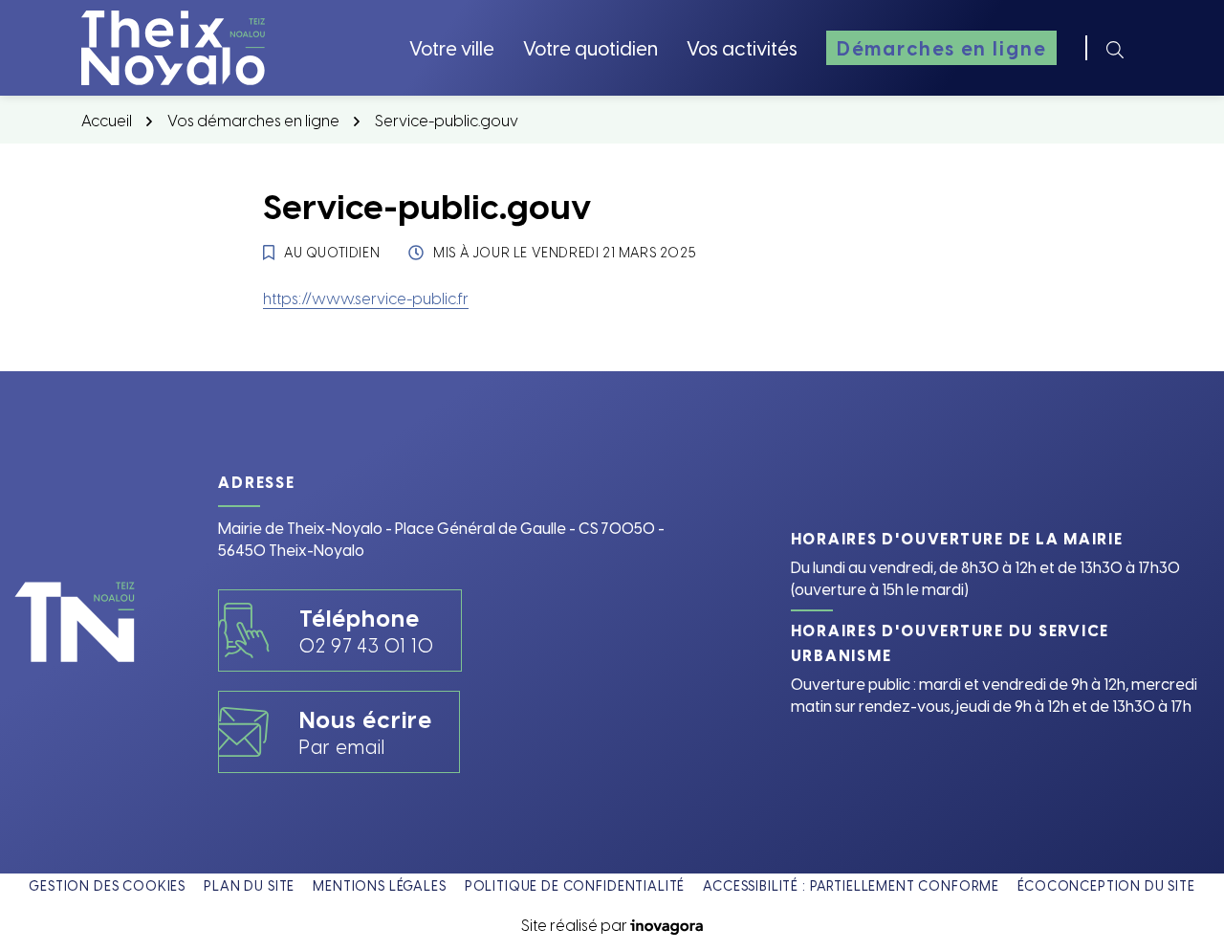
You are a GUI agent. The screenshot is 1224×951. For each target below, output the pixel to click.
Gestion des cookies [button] (107, 885)
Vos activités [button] (742, 47)
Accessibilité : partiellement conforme (851, 885)
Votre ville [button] (451, 47)
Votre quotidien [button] (590, 47)
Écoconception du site (1106, 885)
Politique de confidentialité (575, 885)
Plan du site (249, 885)
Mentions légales (379, 885)
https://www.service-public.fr (366, 297)
